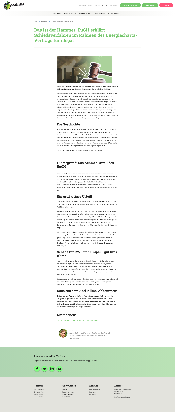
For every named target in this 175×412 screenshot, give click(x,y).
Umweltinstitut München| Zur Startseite (13, 5)
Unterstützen (113, 13)
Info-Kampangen (67, 394)
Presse (90, 5)
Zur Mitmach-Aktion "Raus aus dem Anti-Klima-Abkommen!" (79, 320)
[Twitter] (44, 369)
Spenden (166, 5)
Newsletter (82, 5)
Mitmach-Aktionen (130, 5)
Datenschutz (93, 394)
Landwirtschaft (56, 13)
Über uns (97, 5)
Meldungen (113, 5)
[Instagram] (52, 369)
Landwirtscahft (39, 389)
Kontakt (105, 5)
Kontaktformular (94, 389)
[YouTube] (59, 369)
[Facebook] (37, 369)
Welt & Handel (100, 13)
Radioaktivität (84, 13)
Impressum (92, 392)
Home (35, 21)
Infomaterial (150, 5)
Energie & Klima (70, 13)
